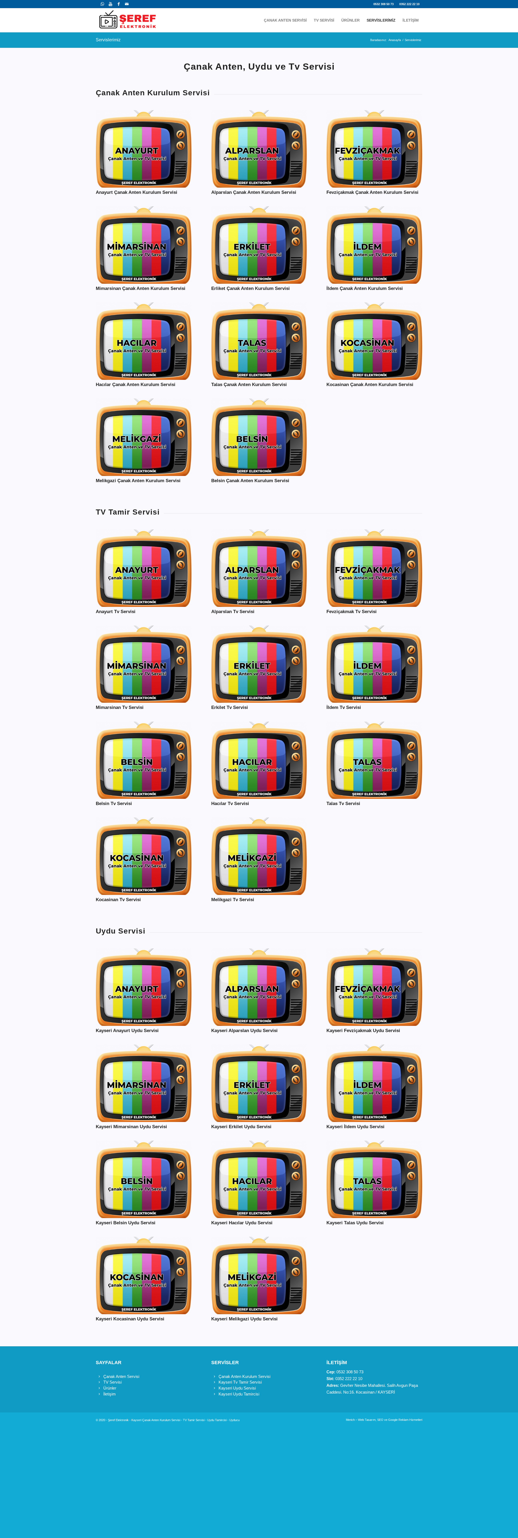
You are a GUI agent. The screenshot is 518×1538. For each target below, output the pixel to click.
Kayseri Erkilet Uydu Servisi (241, 1126)
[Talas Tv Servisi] (374, 760)
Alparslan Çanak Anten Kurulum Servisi (253, 192)
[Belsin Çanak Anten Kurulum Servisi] (259, 437)
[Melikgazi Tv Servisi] (259, 856)
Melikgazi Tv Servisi (232, 899)
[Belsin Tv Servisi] (144, 760)
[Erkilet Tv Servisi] (259, 664)
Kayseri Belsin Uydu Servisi (125, 1222)
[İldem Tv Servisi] (374, 664)
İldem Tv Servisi (343, 707)
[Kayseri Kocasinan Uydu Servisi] (144, 1275)
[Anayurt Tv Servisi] (144, 568)
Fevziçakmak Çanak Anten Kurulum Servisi (372, 192)
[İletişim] (99, 1394)
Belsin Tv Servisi (114, 803)
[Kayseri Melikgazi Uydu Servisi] (259, 1275)
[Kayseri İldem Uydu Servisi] (374, 1083)
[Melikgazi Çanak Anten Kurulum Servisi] (144, 437)
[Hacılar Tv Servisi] (259, 760)
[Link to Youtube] (110, 4)
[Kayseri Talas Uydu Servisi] (374, 1179)
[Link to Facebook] (118, 4)
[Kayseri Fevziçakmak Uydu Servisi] (374, 987)
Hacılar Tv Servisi (230, 803)
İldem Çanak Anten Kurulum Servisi (364, 288)
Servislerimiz (108, 40)
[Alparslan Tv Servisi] (259, 568)
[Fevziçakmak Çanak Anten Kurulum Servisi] (374, 149)
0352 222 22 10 (409, 4)
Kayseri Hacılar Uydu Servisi (241, 1222)
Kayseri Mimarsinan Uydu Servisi (131, 1126)
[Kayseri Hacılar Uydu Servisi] (259, 1179)
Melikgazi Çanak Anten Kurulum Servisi (138, 480)
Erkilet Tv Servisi (229, 707)
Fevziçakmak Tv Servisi (351, 611)
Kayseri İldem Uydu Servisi (355, 1126)
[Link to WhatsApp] (102, 4)
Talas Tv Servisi (343, 803)
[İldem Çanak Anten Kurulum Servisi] (374, 245)
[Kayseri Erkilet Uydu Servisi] (259, 1083)
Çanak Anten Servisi (121, 1376)
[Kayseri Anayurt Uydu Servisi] (144, 987)
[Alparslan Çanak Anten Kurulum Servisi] (259, 149)
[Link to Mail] (127, 4)
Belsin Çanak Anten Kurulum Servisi (250, 480)
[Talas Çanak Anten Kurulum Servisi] (259, 341)
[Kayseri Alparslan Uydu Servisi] (259, 987)
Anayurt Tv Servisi (115, 611)
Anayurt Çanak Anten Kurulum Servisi (136, 192)
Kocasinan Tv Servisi (118, 899)
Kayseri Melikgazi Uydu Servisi (244, 1318)
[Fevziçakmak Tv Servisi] (374, 568)
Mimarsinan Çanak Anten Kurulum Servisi (140, 288)
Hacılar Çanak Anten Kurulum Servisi (135, 384)
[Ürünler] (99, 1388)
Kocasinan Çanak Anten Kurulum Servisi (369, 384)
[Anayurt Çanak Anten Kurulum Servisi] (144, 149)
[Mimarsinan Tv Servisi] (144, 664)
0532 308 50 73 (383, 4)
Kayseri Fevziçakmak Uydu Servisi (363, 1030)
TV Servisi (112, 1382)
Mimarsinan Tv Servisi (120, 707)
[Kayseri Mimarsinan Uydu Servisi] (144, 1083)
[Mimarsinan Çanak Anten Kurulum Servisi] (144, 245)
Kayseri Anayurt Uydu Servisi (127, 1030)
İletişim (109, 1394)
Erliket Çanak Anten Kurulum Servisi (250, 288)
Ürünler (109, 1388)
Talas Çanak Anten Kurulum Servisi (249, 384)
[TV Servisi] (99, 1382)
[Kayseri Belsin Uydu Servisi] (144, 1179)
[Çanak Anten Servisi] (99, 1377)
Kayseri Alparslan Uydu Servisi (244, 1030)
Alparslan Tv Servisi (232, 611)
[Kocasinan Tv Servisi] (144, 856)
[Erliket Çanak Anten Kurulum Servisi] (259, 245)
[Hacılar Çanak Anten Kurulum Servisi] (144, 341)
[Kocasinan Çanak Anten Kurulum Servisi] (374, 341)
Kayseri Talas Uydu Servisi (355, 1222)
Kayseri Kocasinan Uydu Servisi (130, 1318)
